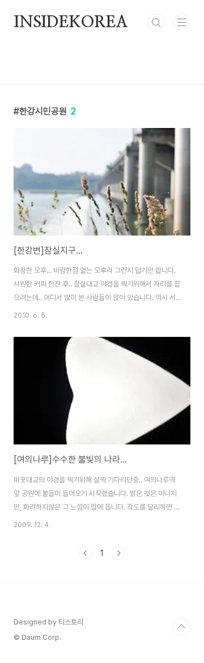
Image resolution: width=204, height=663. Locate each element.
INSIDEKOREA (71, 23)
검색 (156, 22)
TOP (181, 627)
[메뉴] (181, 22)
